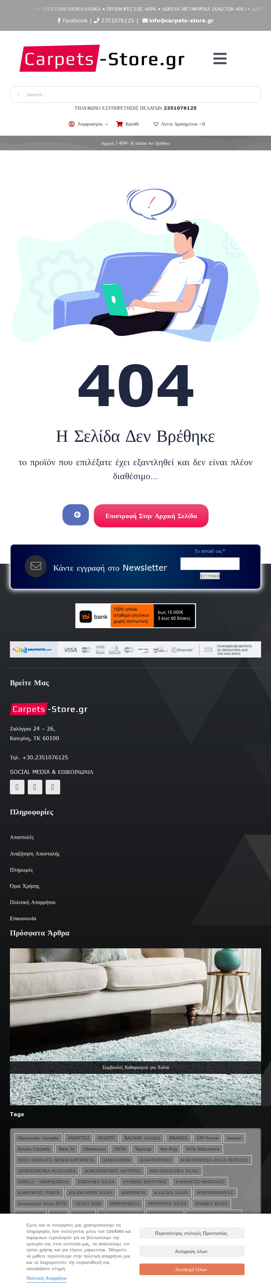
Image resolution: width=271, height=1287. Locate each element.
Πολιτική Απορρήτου (46, 1278)
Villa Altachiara (202, 1149)
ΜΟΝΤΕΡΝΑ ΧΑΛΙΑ (167, 1203)
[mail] (35, 787)
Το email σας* (210, 551)
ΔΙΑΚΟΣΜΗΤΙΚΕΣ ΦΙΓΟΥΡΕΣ (112, 1171)
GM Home (207, 1138)
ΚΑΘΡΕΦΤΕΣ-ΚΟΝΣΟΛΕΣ (199, 1182)
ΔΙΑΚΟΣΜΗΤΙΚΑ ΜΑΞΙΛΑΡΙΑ (46, 1171)
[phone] (53, 787)
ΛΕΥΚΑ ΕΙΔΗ (88, 1203)
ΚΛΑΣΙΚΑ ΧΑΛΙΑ (171, 1192)
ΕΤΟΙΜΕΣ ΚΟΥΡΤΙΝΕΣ (145, 1182)
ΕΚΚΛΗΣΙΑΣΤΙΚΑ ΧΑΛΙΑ (174, 1171)
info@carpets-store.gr (181, 20)
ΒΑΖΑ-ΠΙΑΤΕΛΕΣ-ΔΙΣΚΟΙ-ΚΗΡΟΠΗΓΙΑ (56, 1160)
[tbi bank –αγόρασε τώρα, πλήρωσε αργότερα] (135, 615)
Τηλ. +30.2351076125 (39, 757)
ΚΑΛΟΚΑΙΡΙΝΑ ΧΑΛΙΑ (90, 1192)
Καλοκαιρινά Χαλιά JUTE (42, 1203)
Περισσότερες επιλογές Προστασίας (191, 1233)
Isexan (234, 1138)
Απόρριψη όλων (191, 1251)
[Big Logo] (103, 34)
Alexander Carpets (38, 1138)
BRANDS (178, 1138)
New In (66, 1149)
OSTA (120, 1149)
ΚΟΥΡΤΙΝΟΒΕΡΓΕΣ (215, 1192)
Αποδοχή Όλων (191, 1269)
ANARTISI (78, 1138)
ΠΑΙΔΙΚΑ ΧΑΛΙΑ (211, 1203)
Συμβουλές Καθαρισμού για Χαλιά (135, 1067)
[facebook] (17, 787)
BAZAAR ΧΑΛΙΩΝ (142, 1138)
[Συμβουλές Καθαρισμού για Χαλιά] (135, 1026)
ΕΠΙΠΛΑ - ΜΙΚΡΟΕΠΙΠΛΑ (43, 1182)
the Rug (168, 1149)
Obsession (94, 1149)
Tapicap (143, 1149)
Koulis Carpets (34, 1149)
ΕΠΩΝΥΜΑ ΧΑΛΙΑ (96, 1182)
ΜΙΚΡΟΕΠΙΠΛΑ (124, 1203)
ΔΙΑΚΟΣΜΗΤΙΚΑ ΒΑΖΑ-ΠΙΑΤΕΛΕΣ (214, 1160)
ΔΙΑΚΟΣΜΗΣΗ (117, 1160)
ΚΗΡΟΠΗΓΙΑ (133, 1192)
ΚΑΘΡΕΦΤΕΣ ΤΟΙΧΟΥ (39, 1192)
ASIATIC (106, 1138)
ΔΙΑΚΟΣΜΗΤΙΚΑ (155, 1160)
